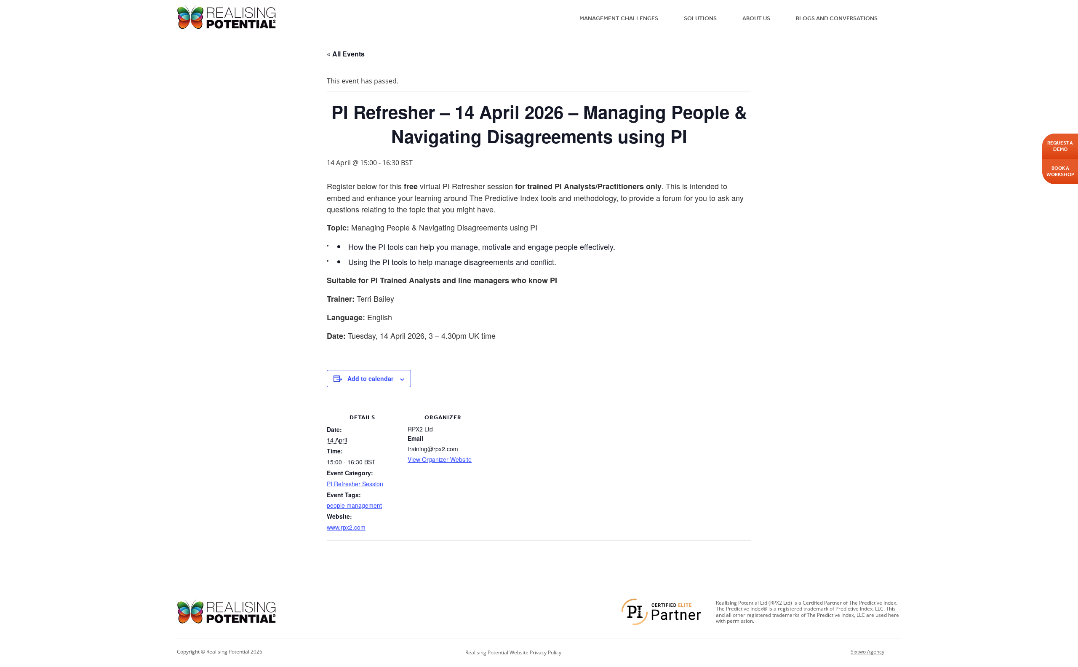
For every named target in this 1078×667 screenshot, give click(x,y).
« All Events (346, 54)
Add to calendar (370, 378)
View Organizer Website (440, 459)
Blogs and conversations (837, 18)
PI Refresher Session (355, 483)
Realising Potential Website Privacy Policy (513, 652)
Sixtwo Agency (867, 652)
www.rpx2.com (346, 527)
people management (354, 505)
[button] (895, 17)
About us (756, 18)
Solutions (700, 18)
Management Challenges (618, 18)
